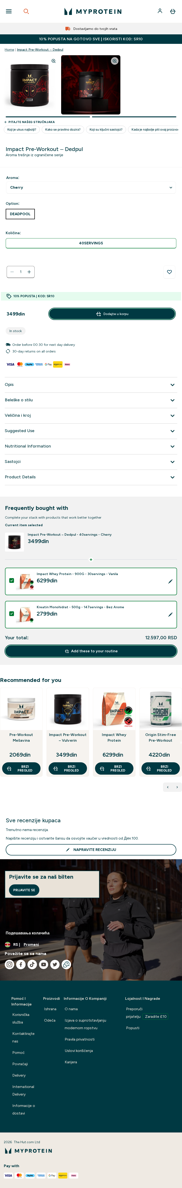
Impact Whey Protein (114, 737)
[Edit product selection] (170, 581)
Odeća (49, 1020)
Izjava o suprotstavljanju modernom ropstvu (85, 1024)
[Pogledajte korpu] (172, 11)
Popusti (132, 1028)
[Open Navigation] (9, 11)
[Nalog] (160, 11)
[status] (20, 272)
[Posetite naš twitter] (55, 964)
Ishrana (50, 1009)
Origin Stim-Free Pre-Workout (160, 737)
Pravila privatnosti (80, 1039)
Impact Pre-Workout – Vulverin (67, 737)
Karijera (71, 1062)
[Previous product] (168, 787)
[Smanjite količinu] (12, 272)
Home (9, 49)
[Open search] (26, 11)
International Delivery (23, 1090)
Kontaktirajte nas (23, 1037)
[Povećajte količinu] (29, 272)
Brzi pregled (25, 768)
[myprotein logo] (92, 11)
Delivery (19, 1075)
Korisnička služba (20, 1018)
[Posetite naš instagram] (9, 964)
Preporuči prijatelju (146, 1013)
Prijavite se (24, 890)
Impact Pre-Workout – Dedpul (40, 49)
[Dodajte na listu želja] (169, 272)
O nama (71, 1009)
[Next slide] (181, 743)
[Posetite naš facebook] (21, 964)
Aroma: (12, 178)
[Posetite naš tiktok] (32, 964)
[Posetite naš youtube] (43, 964)
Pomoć (18, 1053)
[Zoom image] (53, 61)
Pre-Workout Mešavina (21, 737)
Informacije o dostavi (23, 1109)
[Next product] (177, 787)
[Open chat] (66, 964)
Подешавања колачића (28, 933)
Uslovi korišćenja (79, 1051)
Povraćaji (20, 1064)
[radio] (91, 243)
